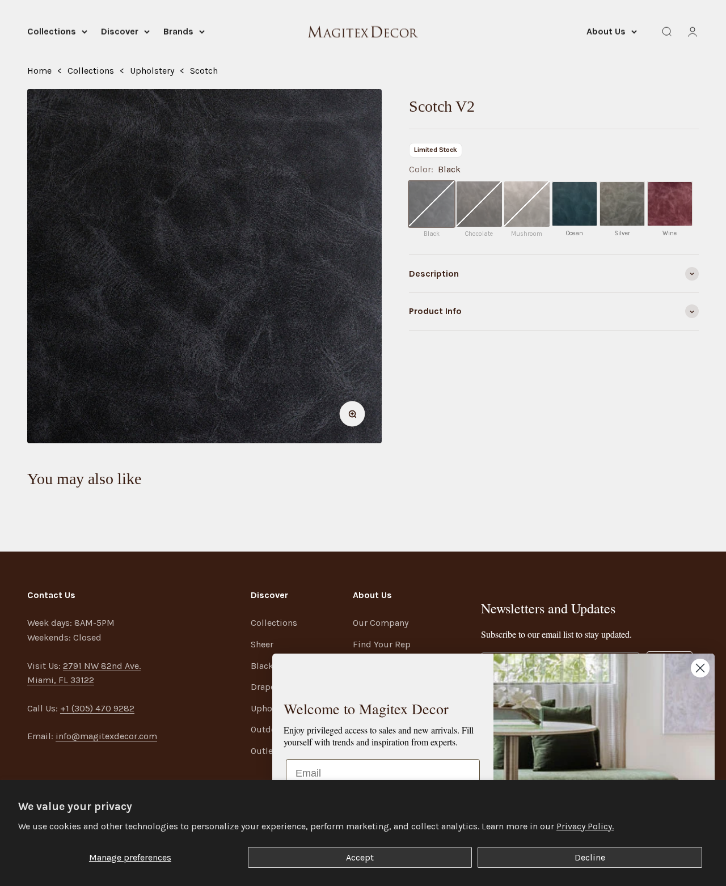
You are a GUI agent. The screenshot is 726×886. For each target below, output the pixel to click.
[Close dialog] (700, 668)
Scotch (204, 70)
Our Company (380, 622)
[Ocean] (574, 204)
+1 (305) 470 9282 (97, 708)
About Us (606, 31)
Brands (178, 31)
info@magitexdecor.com (106, 736)
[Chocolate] (479, 204)
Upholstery (152, 70)
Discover (119, 31)
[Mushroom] (527, 204)
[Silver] (622, 204)
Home (39, 70)
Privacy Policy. (585, 826)
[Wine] (670, 204)
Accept (360, 857)
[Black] (431, 204)
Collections (51, 31)
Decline (590, 857)
